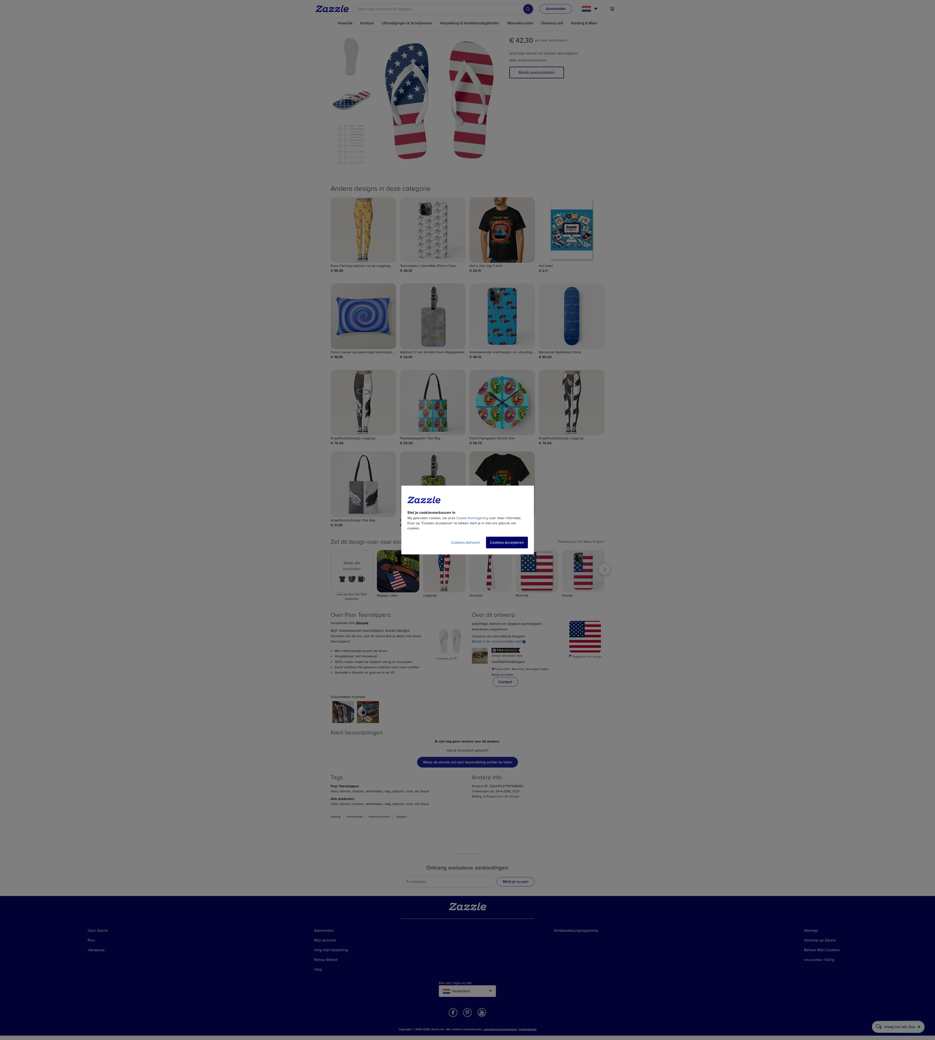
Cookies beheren (465, 542)
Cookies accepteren (507, 542)
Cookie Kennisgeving (472, 518)
